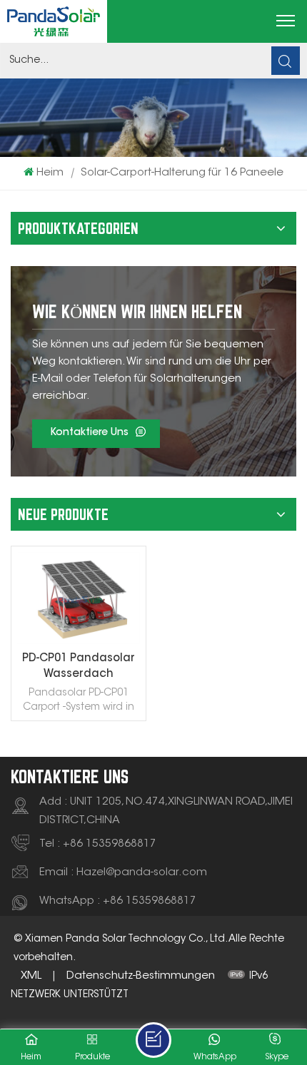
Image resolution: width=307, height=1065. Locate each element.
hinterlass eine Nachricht (153, 1040)
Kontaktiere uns (89, 433)
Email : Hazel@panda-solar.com (123, 872)
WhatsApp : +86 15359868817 (117, 901)
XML (31, 976)
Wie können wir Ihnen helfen (137, 311)
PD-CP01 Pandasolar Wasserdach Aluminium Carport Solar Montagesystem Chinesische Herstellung (78, 668)
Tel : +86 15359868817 (97, 844)
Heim (50, 173)
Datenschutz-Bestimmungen (140, 976)
